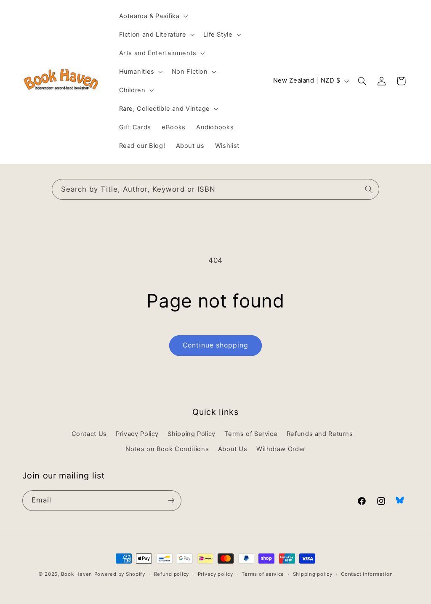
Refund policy (171, 574)
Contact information (367, 574)
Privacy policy (215, 574)
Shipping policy (313, 574)
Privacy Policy (137, 434)
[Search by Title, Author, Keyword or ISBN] (369, 189)
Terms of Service (250, 434)
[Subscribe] (171, 500)
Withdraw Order (281, 449)
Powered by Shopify (119, 574)
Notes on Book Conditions (167, 449)
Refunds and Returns (320, 434)
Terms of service (263, 574)
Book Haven (76, 574)
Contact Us (89, 434)
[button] (153, 16)
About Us (232, 449)
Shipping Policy (191, 434)
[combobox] (215, 189)
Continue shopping (216, 345)
